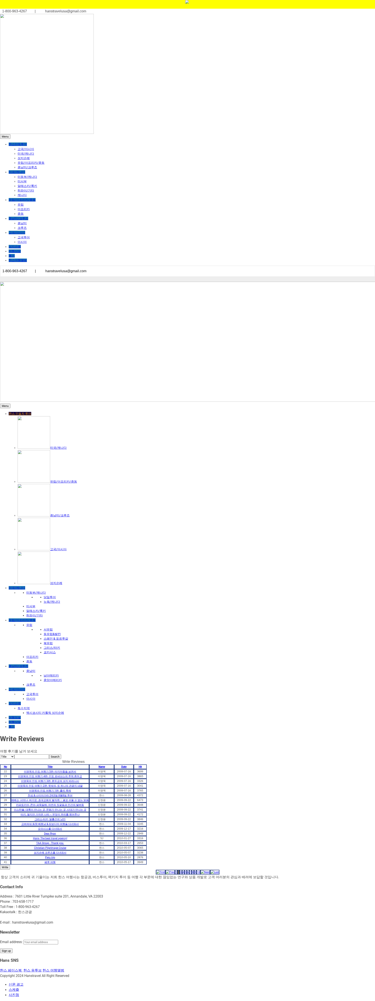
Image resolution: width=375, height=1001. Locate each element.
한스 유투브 (32, 970)
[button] (160, 872)
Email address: (11, 942)
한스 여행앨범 (53, 970)
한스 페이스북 (11, 970)
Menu (5, 136)
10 (198, 872)
